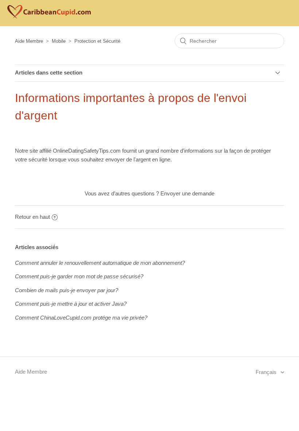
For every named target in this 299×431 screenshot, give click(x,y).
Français (267, 372)
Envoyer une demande (187, 193)
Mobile (59, 41)
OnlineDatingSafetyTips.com (87, 151)
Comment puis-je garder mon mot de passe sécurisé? (79, 276)
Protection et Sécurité (97, 41)
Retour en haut (32, 217)
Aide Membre (29, 41)
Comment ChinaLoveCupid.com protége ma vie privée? (81, 317)
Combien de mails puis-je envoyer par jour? (66, 290)
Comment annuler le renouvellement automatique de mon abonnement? (100, 263)
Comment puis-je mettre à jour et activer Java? (71, 304)
